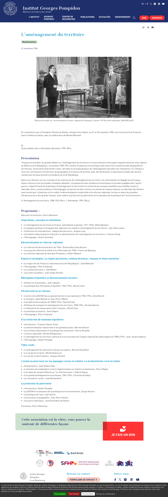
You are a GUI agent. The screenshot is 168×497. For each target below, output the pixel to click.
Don (144, 18)
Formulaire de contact (82, 479)
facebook (147, 4)
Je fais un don (123, 435)
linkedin (159, 4)
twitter (151, 4)
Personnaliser (88, 494)
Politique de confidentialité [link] (105, 494)
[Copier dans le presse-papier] (143, 27)
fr (143, 4)
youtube (163, 4)
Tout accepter (59, 494)
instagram (154, 4)
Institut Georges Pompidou (50, 8)
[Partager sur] (148, 27)
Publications (87, 17)
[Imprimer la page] (152, 27)
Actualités (104, 17)
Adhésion (157, 18)
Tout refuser (74, 494)
